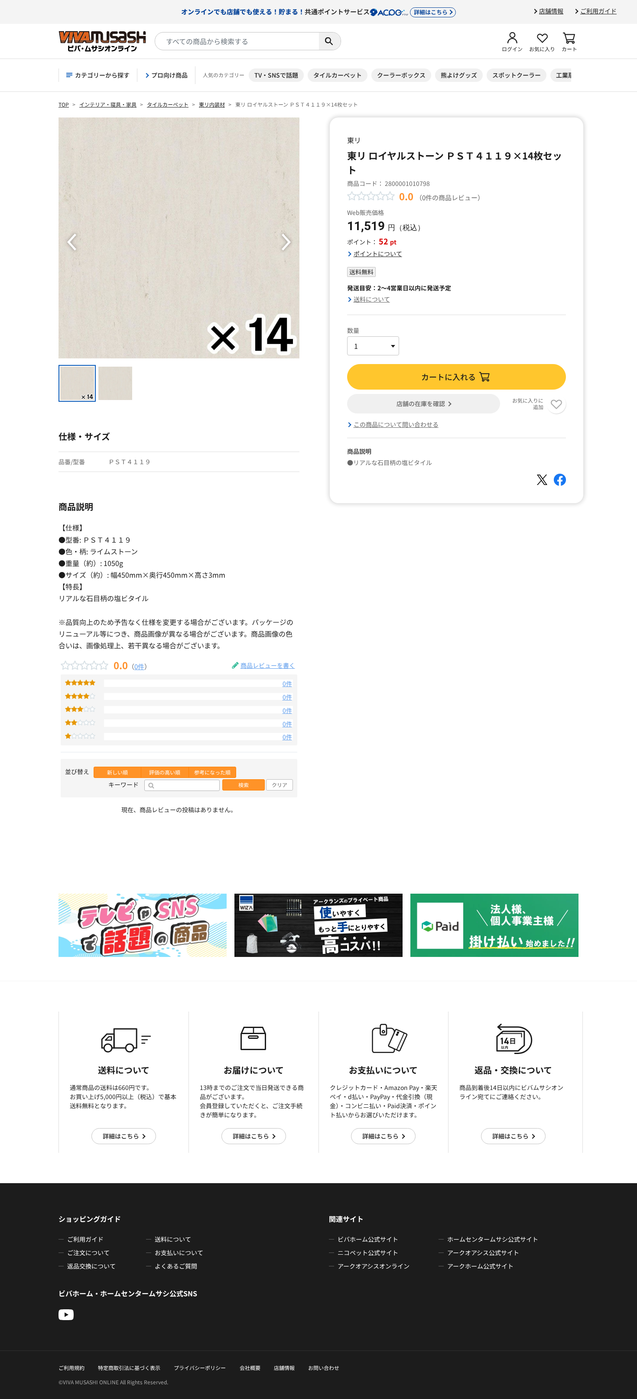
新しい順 (117, 772)
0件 (139, 666)
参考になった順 (212, 772)
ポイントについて (378, 253)
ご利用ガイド (598, 11)
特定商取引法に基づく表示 (129, 1367)
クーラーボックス (401, 75)
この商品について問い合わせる (396, 424)
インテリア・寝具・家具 (107, 104)
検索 (243, 785)
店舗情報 (551, 11)
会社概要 (250, 1367)
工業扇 (565, 75)
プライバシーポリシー (200, 1367)
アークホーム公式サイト (480, 1266)
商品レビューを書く (267, 665)
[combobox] (237, 41)
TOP (63, 104)
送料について (372, 299)
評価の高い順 (164, 772)
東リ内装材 (212, 104)
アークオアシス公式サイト (483, 1252)
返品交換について (91, 1266)
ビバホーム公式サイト (368, 1239)
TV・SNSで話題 (276, 75)
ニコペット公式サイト (368, 1252)
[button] (512, 41)
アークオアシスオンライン (374, 1266)
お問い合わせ (323, 1367)
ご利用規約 (71, 1367)
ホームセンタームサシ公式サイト (492, 1239)
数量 (353, 330)
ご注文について (88, 1252)
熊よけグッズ (459, 75)
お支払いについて (179, 1252)
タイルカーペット (337, 75)
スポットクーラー (516, 75)
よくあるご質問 (176, 1266)
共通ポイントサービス (314, 11)
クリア (279, 785)
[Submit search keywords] (330, 41)
